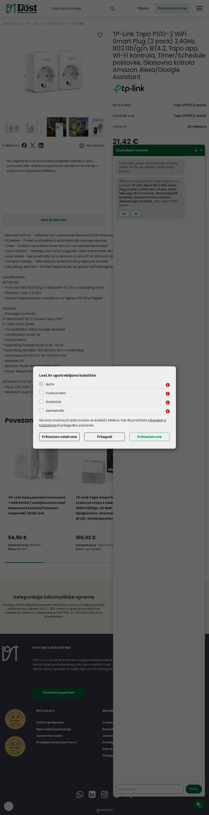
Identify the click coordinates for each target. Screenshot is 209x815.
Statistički (53, 401)
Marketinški (55, 410)
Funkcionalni (56, 393)
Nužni (50, 384)
